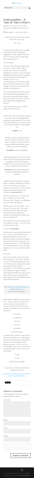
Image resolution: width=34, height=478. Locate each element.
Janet (6, 26)
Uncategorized (15, 28)
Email (5, 428)
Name (5, 420)
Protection (6, 28)
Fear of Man (22, 26)
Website (5, 436)
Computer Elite (24, 475)
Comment (7, 400)
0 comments (25, 28)
